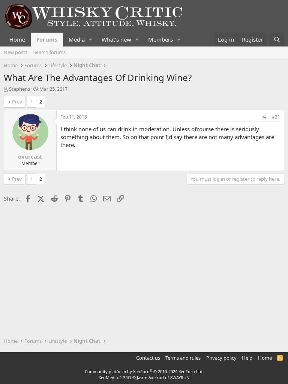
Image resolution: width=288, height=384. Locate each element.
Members (160, 39)
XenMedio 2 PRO (115, 377)
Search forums (49, 52)
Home (17, 39)
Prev (17, 101)
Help (247, 357)
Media (77, 39)
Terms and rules (183, 357)
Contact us (148, 357)
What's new (116, 39)
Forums (46, 39)
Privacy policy (221, 357)
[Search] (277, 39)
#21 (276, 117)
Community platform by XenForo (144, 371)
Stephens (19, 89)
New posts (15, 52)
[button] (91, 39)
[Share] (264, 117)
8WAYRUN (179, 377)
